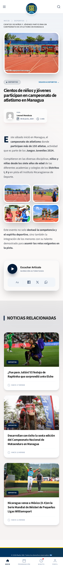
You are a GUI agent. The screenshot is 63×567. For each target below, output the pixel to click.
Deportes (13, 82)
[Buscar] (59, 7)
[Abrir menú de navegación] (4, 7)
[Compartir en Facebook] (29, 282)
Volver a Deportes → (49, 82)
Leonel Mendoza (24, 115)
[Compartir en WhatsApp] (46, 282)
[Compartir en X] (37, 282)
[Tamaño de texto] (17, 282)
